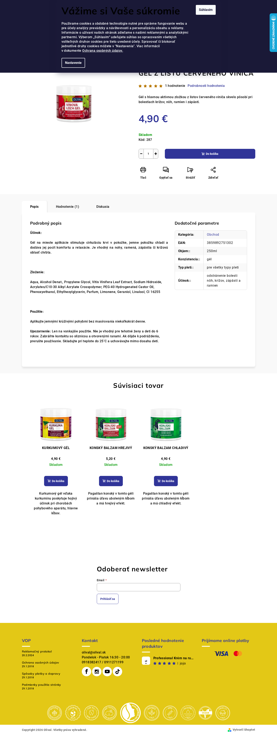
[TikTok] (117, 671)
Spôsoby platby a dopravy (41, 673)
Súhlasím (206, 10)
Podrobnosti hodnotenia (206, 86)
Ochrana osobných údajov (40, 662)
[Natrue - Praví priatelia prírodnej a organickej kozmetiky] (130, 712)
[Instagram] (96, 671)
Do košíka (212, 153)
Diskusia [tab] (102, 207)
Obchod (213, 235)
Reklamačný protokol (37, 651)
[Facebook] (86, 671)
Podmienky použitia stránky (41, 684)
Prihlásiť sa (107, 599)
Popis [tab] (34, 207)
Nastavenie (73, 63)
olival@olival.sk (94, 652)
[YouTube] (107, 671)
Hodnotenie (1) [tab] (67, 207)
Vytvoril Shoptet (244, 729)
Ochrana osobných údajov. (102, 51)
